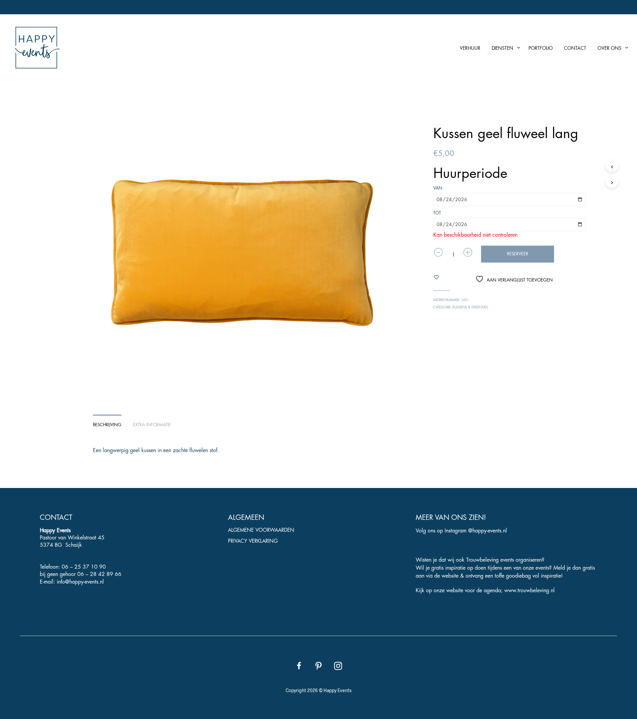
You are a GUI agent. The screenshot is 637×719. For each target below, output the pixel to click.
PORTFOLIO (541, 48)
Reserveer (517, 254)
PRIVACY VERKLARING (253, 541)
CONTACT (575, 48)
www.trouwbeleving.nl (529, 590)
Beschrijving (107, 425)
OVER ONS (609, 48)
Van (437, 188)
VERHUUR (470, 48)
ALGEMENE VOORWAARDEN (261, 530)
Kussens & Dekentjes (470, 307)
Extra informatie (152, 425)
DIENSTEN (502, 48)
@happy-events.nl (487, 530)
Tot (437, 213)
